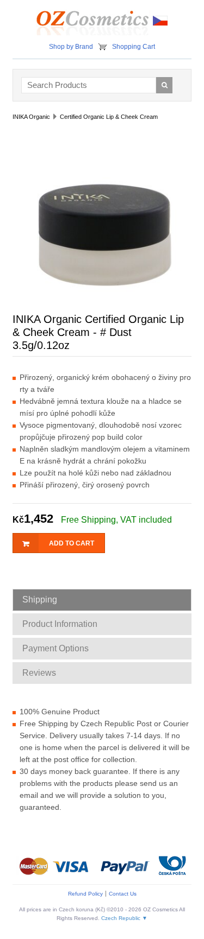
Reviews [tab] (39, 672)
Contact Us (123, 894)
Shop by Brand (71, 46)
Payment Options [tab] (55, 648)
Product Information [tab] (59, 624)
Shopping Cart (133, 46)
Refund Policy (85, 894)
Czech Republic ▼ (124, 918)
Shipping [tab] (39, 599)
